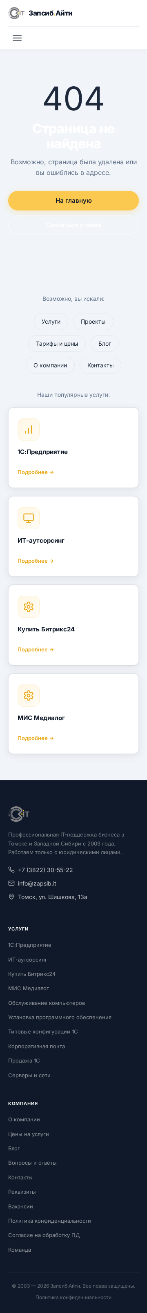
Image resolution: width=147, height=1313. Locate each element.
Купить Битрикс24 (46, 629)
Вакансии (20, 1206)
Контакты (100, 365)
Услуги (51, 321)
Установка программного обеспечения (59, 1017)
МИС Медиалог (41, 718)
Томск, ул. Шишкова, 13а (52, 896)
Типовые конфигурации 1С (43, 1031)
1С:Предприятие (43, 452)
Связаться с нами (73, 225)
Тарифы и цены (57, 343)
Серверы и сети (29, 1075)
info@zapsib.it (37, 883)
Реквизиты (22, 1191)
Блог (104, 343)
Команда (19, 1249)
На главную (74, 200)
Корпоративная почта (36, 1046)
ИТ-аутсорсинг (41, 540)
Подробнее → (36, 472)
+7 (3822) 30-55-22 (45, 869)
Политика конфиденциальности (49, 1220)
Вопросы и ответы (32, 1162)
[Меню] (17, 38)
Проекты (93, 321)
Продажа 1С (24, 1060)
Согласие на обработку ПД (44, 1235)
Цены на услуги (28, 1134)
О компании (50, 365)
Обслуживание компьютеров (46, 1003)
